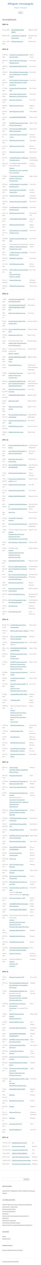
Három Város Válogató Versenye (18, 787)
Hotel (20, 249)
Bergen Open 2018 (14, 401)
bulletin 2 (16, 353)
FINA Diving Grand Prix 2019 (16, 140)
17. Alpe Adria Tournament (16, 176)
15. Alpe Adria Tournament (15, 518)
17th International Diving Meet (17, 1045)
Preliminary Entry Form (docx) (16, 534)
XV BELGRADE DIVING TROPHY (16, 561)
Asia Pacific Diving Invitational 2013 (21, 1164)
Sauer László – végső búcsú (10, 1207)
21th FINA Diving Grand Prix (16, 942)
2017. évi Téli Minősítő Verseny (16, 594)
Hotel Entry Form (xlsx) (14, 557)
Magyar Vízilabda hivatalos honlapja (12, 1250)
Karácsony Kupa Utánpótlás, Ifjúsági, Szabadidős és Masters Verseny (18, 770)
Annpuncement (20, 800)
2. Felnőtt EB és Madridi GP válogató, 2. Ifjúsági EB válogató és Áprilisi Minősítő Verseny (17, 383)
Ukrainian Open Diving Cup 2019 (18, 201)
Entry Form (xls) (13, 964)
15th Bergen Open (15, 700)
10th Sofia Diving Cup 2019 (16, 111)
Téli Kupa (11, 1106)
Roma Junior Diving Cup (15, 100)
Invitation (11, 168)
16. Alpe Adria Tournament (16, 373)
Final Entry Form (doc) (14, 536)
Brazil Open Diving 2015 (15, 775)
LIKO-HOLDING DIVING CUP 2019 (18, 66)
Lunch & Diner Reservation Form (17, 1085)
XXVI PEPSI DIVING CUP (15, 1129)
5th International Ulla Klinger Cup (17, 473)
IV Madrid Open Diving (17, 41)
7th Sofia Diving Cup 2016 (17, 642)
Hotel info (12, 178)
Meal (15, 343)
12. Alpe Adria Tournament (16, 1051)
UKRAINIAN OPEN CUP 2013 (19, 1143)
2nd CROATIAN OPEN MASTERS (17, 117)
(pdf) (17, 892)
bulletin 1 (11, 353)
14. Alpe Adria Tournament (17, 678)
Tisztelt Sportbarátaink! (8, 1211)
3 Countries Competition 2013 (20, 1150)
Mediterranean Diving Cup (16, 105)
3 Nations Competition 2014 (16, 977)
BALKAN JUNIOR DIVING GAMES (16, 496)
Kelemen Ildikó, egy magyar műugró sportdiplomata (17, 1204)
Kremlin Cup (11, 512)
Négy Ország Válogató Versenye (17, 313)
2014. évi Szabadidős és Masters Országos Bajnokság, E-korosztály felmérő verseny (19, 985)
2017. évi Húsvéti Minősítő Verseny (17, 524)
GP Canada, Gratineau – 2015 (17, 898)
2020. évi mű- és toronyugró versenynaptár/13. (15, 1216)
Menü (20, 12)
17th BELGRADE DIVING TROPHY (18, 219)
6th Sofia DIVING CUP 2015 (16, 830)
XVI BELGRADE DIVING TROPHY (17, 395)
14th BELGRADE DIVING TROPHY (19, 694)
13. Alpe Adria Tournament (16, 870)
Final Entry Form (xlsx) (14, 555)
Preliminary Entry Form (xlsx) (16, 552)
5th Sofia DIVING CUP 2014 (16, 1022)
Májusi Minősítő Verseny (15, 365)
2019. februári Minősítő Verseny (11, 1223)
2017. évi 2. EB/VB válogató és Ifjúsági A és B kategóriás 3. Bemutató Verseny (17, 569)
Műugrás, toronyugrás (20, 3)
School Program (14, 658)
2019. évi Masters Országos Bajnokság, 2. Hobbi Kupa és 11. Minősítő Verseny (19, 74)
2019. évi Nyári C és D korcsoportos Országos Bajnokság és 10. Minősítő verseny (18, 82)
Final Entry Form (13, 181)
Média (4, 1236)
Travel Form (16, 172)
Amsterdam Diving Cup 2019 (17, 196)
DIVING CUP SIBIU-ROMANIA (19, 1153)
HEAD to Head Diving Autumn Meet (21, 1160)
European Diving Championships (17, 484)
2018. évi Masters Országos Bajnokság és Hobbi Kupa (17, 1225)
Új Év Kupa (12, 1118)
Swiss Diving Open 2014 (15, 1124)
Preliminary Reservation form (17, 1073)
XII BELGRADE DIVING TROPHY (17, 1089)
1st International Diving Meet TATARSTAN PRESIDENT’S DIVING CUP (17, 307)
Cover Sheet (12, 800)
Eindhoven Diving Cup (15, 280)
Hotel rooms (18, 178)
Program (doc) (14, 722)
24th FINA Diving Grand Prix (16, 426)
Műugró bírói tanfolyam (9, 1220)
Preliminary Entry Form (15, 170)
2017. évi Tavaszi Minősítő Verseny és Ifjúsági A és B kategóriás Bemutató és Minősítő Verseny (17, 577)
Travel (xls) (12, 966)
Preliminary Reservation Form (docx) (18, 539)
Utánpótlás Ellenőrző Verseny (17, 930)
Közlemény (5, 1213)
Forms (10, 361)
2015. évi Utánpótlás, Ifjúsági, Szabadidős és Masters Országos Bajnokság (18, 812)
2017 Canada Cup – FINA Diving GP (17, 542)
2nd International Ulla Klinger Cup (18, 991)
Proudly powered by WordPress (10, 1261)
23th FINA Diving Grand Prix (15, 583)
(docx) (20, 892)
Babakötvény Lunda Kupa (16, 258)
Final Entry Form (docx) (16, 669)
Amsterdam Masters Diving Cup (17, 1028)
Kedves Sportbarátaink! (9, 1209)
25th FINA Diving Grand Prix (16, 264)
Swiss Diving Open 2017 (14, 611)
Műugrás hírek (6, 1239)
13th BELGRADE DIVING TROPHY (18, 909)
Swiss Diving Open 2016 (16, 731)
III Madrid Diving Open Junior (17, 286)
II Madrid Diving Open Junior (16, 432)
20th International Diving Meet (16, 490)
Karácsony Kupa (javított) (18, 1146)
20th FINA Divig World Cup (17, 725)
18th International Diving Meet (17, 841)
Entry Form (12, 1083)
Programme (12, 1047)
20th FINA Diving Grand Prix (16, 1014)
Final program (13, 1008)
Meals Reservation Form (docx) (18, 691)
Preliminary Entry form (15, 1075)
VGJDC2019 (5, 1218)
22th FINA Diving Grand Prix (17, 743)
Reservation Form (17, 1000)
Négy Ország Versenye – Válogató (19, 631)
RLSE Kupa (12, 1095)
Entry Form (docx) (15, 688)
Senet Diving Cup (13, 606)
